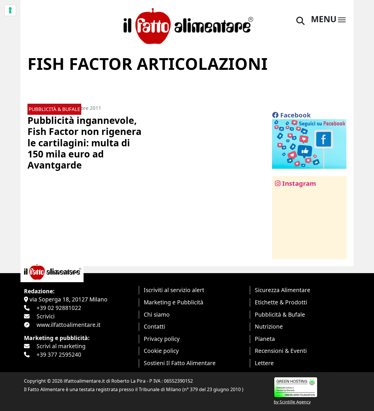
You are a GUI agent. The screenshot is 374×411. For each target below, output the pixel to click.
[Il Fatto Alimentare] (187, 25)
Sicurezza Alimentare (282, 290)
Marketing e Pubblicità (173, 302)
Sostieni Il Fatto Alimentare (180, 363)
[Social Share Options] (280, 251)
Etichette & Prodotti (281, 302)
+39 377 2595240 (59, 354)
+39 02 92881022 (59, 308)
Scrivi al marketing (61, 346)
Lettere (264, 363)
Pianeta (265, 339)
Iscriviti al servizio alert (174, 290)
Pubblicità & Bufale (280, 314)
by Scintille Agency (292, 402)
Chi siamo (157, 314)
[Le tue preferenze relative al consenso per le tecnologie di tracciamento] (10, 10)
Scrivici (46, 316)
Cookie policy (161, 351)
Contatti (154, 326)
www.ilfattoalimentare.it (69, 325)
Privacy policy (162, 339)
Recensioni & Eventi (281, 351)
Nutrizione (269, 326)
